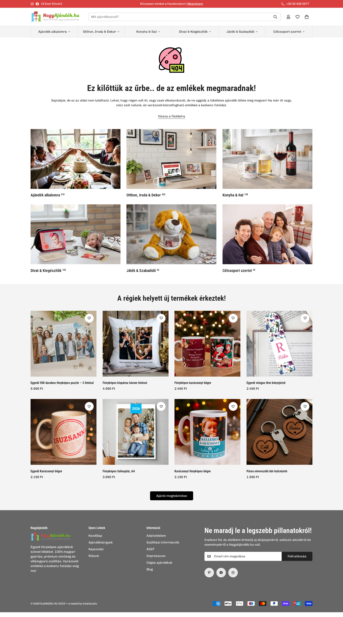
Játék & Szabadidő (240, 31)
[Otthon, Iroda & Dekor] (171, 159)
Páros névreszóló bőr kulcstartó (267, 471)
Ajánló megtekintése (171, 496)
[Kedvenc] (89, 318)
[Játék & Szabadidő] (171, 234)
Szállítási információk (162, 542)
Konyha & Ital (146, 31)
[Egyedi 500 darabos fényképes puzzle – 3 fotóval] (64, 344)
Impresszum (156, 556)
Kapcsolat (96, 549)
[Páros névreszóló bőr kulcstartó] (280, 432)
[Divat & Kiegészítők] (75, 234)
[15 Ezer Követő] (221, 572)
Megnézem (195, 4)
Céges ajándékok (159, 562)
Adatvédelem (156, 536)
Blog (149, 569)
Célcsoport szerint (287, 31)
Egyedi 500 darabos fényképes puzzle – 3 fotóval (62, 383)
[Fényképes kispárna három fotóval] (136, 344)
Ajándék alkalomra (52, 31)
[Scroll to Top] (335, 595)
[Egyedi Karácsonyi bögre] (64, 432)
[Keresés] (275, 16)
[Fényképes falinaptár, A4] (136, 432)
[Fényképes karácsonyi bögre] (207, 344)
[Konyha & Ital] (267, 159)
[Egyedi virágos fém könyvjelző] (280, 344)
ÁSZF (150, 549)
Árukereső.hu (178, 615)
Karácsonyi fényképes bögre (192, 471)
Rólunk (94, 556)
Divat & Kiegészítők (193, 31)
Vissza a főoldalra (171, 116)
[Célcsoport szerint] (267, 234)
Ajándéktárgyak (101, 542)
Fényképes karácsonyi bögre (192, 383)
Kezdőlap (95, 536)
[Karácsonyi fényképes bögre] (207, 432)
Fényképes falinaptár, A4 (119, 471)
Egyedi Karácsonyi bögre (46, 471)
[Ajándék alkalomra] (75, 159)
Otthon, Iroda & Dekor (99, 31)
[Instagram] (32, 4)
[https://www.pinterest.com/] (209, 572)
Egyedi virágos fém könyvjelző (266, 383)
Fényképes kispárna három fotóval (125, 383)
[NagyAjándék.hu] (56, 17)
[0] (306, 16)
